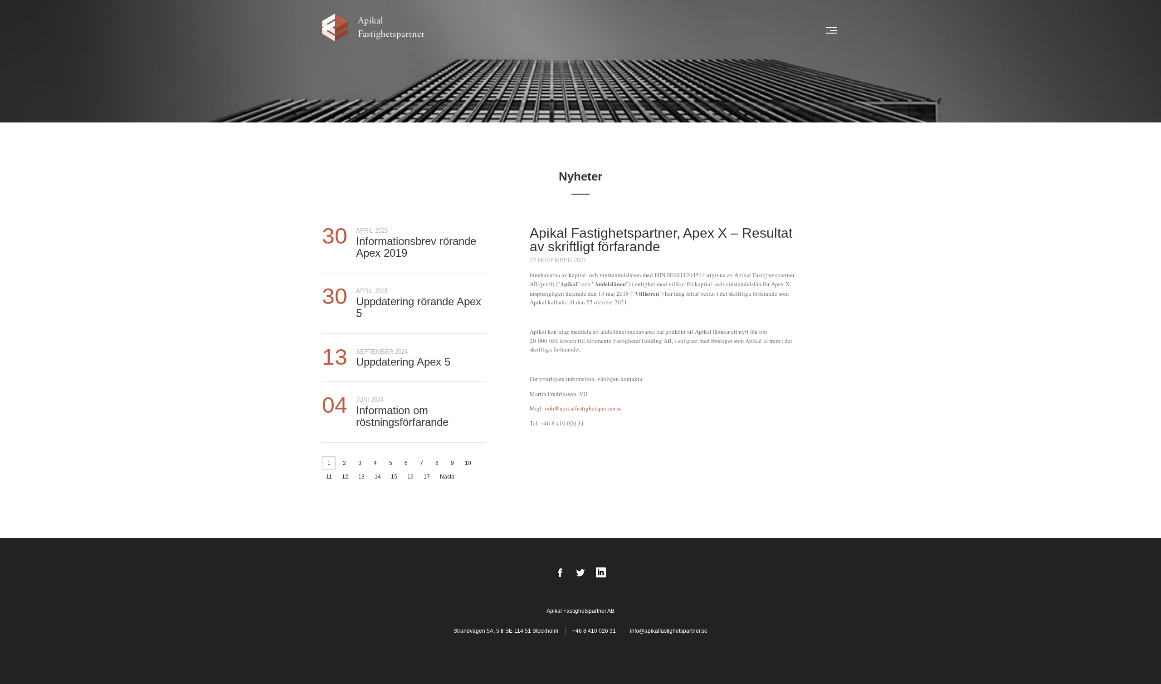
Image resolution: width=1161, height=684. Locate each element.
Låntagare (563, 30)
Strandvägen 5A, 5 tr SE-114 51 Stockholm (507, 631)
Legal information (636, 30)
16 (410, 477)
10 (468, 463)
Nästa (447, 477)
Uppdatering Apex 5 (403, 362)
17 (427, 477)
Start (501, 30)
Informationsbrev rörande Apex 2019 (416, 247)
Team (593, 30)
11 (329, 477)
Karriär (764, 30)
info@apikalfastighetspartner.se (583, 408)
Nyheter (527, 30)
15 (394, 477)
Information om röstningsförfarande (402, 416)
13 (361, 477)
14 (378, 477)
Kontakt (796, 30)
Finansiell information (708, 30)
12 (345, 477)
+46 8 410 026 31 (594, 631)
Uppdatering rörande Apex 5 (418, 307)
